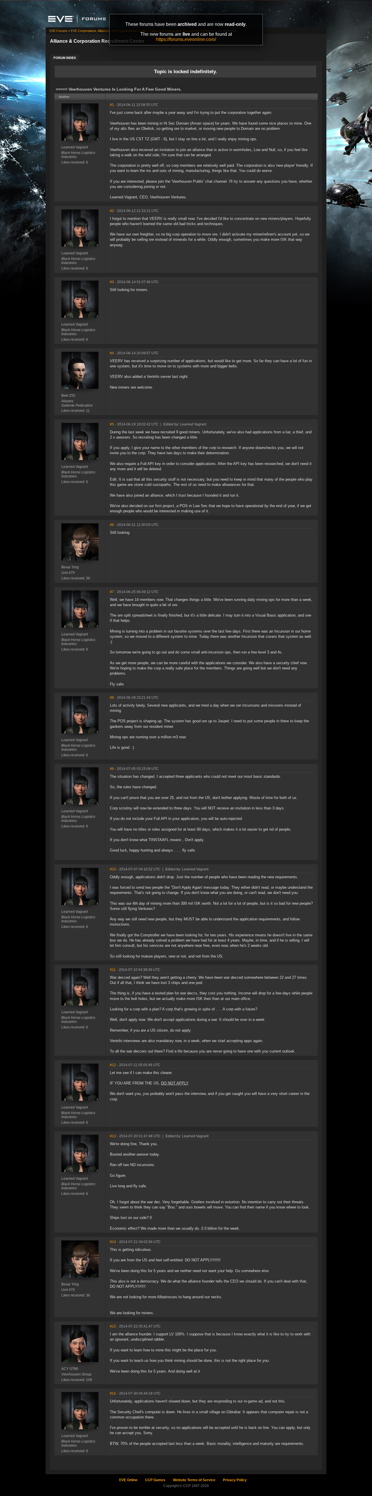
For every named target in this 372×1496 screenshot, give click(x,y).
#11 (113, 970)
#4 (112, 353)
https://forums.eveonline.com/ (186, 39)
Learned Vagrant (74, 147)
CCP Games (155, 1480)
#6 (112, 525)
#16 (113, 1393)
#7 (112, 592)
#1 (112, 105)
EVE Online (128, 1480)
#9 (112, 769)
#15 (113, 1326)
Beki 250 (68, 396)
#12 (113, 1065)
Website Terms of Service (194, 1480)
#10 (113, 869)
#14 (113, 1242)
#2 (112, 211)
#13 (113, 1136)
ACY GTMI (69, 1369)
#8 (112, 698)
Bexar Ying (70, 567)
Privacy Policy (235, 1480)
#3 (112, 282)
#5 (112, 424)
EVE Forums (58, 31)
